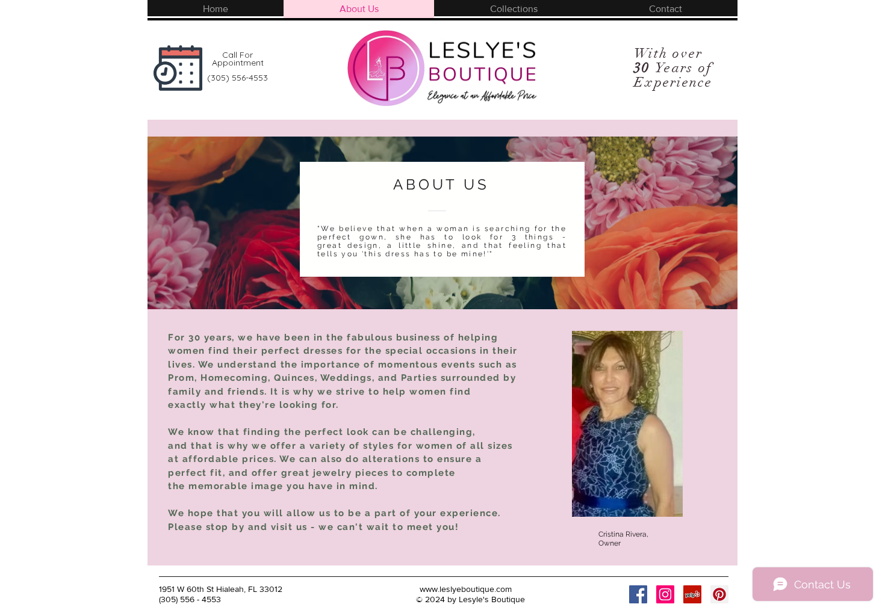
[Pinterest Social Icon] (719, 594)
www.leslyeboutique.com (466, 589)
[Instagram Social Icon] (665, 594)
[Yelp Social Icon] (692, 594)
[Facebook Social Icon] (638, 594)
